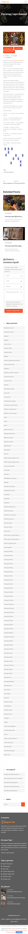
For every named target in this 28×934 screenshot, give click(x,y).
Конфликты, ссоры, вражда (10, 405)
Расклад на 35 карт (8, 641)
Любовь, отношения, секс (10, 409)
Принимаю (19, 932)
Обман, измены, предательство (11, 462)
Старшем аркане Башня (18, 60)
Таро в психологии (8, 742)
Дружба (6, 356)
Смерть (6, 722)
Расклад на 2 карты (8, 592)
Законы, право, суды (9, 364)
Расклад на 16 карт (8, 576)
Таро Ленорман (7, 746)
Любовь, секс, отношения (10, 413)
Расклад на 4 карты (8, 649)
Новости (6, 454)
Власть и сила (7, 344)
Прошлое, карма (8, 523)
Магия (5, 421)
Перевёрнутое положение (10, 478)
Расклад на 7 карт (8, 661)
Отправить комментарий (13, 310)
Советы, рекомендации (9, 726)
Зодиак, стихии (7, 380)
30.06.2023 (9, 213)
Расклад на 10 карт (8, 551)
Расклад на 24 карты (9, 612)
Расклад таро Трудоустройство (12, 786)
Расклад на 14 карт (8, 567)
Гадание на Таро (8, 352)
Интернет (6, 384)
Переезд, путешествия (9, 486)
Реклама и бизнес (8, 702)
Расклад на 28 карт (8, 624)
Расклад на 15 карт (8, 571)
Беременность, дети (9, 328)
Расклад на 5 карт (8, 653)
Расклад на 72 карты (9, 665)
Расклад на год (7, 677)
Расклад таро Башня (8, 172)
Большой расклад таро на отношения (13, 778)
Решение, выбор (8, 710)
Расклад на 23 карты (9, 608)
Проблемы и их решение (10, 515)
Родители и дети (8, 714)
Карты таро (7, 393)
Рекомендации (7, 706)
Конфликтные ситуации (10, 401)
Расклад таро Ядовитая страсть (14, 217)
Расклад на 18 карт (8, 584)
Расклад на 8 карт (8, 669)
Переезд (6, 482)
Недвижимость (7, 445)
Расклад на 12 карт (9, 51)
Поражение (7, 498)
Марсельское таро (8, 429)
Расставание (7, 689)
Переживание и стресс (9, 490)
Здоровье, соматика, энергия (11, 372)
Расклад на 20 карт (8, 596)
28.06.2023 (9, 242)
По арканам (18, 48)
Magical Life (19, 919)
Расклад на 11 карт (8, 555)
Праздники (6, 502)
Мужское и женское (8, 437)
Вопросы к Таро (8, 348)
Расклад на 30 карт (8, 632)
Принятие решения (8, 510)
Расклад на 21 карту (8, 600)
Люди (5, 417)
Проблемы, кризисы (9, 519)
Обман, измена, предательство (11, 458)
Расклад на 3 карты (8, 628)
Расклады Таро (8, 48)
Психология (7, 531)
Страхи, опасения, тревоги (10, 738)
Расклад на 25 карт (8, 616)
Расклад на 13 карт (8, 563)
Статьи (6, 734)
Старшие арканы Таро (9, 730)
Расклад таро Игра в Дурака (14, 246)
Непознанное (7, 450)
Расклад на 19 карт (8, 588)
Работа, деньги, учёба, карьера (11, 535)
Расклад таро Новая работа (10, 790)
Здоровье (6, 368)
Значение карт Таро (9, 376)
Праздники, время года (9, 506)
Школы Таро (7, 754)
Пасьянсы (6, 474)
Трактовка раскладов (9, 750)
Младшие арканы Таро (9, 433)
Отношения (7, 470)
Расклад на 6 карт (8, 657)
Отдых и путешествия (9, 466)
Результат (6, 697)
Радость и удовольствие (10, 543)
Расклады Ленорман (9, 681)
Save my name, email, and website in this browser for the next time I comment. (14, 304)
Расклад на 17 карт (8, 580)
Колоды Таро (7, 397)
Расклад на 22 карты (9, 604)
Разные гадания (8, 547)
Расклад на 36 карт (8, 645)
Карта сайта (14, 921)
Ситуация (6, 718)
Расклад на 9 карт (8, 673)
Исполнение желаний (9, 389)
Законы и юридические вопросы (12, 360)
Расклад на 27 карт (8, 620)
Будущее (6, 336)
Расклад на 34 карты (9, 636)
